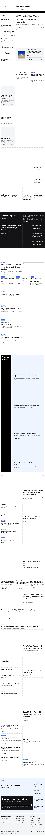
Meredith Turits (17, 438)
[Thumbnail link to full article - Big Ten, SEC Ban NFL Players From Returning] (22, 67)
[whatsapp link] (35, 831)
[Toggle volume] (41, 59)
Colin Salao (4, 35)
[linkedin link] (29, 831)
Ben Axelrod (4, 588)
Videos (17, 822)
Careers (38, 820)
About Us (32, 818)
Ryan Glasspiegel (4, 54)
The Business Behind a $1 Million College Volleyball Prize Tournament (39, 196)
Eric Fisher (3, 42)
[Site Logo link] (22, 6)
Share (12, 28)
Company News (33, 824)
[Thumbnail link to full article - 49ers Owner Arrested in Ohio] (11, 564)
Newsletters (18, 820)
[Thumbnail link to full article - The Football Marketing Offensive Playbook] (8, 131)
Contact (38, 822)
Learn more (26, 221)
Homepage (18, 818)
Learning (22, 818)
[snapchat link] (43, 831)
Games (22, 820)
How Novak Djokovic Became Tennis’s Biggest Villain (38, 181)
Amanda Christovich (20, 80)
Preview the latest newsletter (6, 807)
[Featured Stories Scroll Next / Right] (43, 474)
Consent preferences (15, 831)
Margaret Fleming (5, 28)
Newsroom (32, 820)
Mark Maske (4, 20)
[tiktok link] (37, 831)
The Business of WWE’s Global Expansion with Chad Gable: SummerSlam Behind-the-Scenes (27, 196)
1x (33, 59)
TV (21, 824)
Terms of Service (24, 806)
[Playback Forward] (31, 59)
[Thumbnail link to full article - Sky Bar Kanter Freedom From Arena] (28, 787)
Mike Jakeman (17, 381)
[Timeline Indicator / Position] (29, 57)
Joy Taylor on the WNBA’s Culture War (38, 168)
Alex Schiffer (17, 467)
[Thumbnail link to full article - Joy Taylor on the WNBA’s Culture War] (39, 163)
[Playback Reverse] (27, 59)
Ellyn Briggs (17, 409)
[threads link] (41, 831)
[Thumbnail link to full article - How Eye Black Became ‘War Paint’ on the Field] (28, 422)
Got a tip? (5, 6)
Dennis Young (26, 567)
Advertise (32, 822)
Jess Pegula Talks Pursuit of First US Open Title (16, 195)
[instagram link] (31, 831)
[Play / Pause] (29, 59)
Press (31, 826)
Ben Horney (4, 62)
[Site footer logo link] (6, 816)
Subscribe (28, 805)
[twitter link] (26, 831)
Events (17, 824)
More (22, 9)
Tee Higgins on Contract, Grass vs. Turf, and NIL (5, 195)
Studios (38, 818)
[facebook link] (33, 831)
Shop (22, 822)
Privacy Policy (19, 806)
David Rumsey (4, 48)
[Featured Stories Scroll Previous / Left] (2, 474)
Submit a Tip (39, 824)
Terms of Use (3, 831)
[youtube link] (39, 831)
